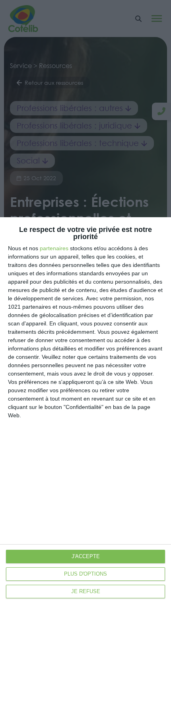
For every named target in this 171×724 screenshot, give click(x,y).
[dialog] (85, 470)
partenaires (54, 248)
